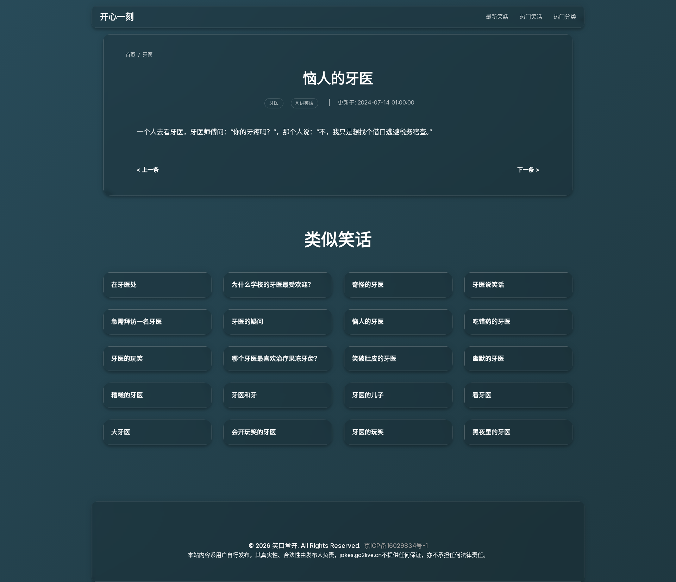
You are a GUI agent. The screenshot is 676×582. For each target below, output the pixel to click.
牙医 (147, 55)
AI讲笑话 (304, 103)
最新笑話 (497, 16)
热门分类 (564, 16)
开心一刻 (117, 17)
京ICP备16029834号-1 (396, 545)
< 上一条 (148, 169)
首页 (130, 55)
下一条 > (528, 169)
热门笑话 (531, 16)
